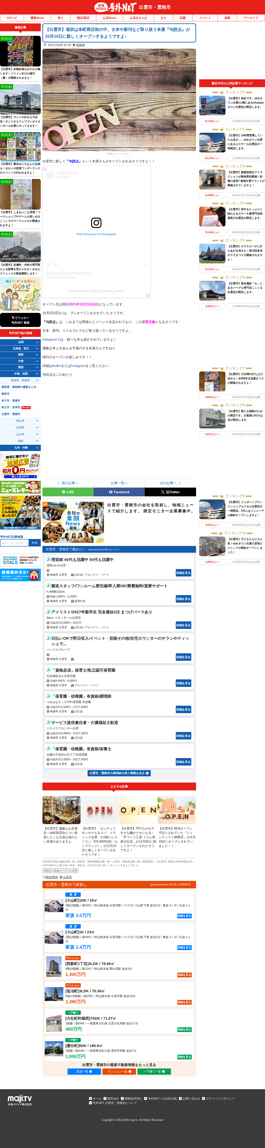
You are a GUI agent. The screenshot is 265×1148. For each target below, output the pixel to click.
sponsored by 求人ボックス (103, 549)
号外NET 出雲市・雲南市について (115, 1103)
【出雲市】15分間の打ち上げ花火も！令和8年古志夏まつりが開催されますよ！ (246, 378)
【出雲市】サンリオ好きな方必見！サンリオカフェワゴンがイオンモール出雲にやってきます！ (20, 121)
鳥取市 (5, 393)
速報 (227, 17)
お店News (109, 17)
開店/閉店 (83, 17)
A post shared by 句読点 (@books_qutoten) (96, 291)
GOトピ (12, 17)
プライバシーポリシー (220, 1098)
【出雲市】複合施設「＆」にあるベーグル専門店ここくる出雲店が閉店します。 (245, 288)
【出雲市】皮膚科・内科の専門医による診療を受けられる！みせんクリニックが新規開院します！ (20, 269)
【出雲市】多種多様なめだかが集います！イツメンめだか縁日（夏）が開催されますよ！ (20, 73)
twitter (56, 366)
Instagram (49, 339)
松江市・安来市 (15, 407)
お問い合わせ (191, 1098)
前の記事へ (70, 483)
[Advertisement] (232, 51)
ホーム (97, 1098)
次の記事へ (168, 483)
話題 (183, 17)
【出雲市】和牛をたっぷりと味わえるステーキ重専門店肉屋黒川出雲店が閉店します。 (245, 213)
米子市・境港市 (10, 400)
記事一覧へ (119, 483)
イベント (205, 17)
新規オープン (61, 870)
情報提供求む (133, 1098)
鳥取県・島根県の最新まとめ (18, 387)
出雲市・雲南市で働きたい (66, 549)
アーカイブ (251, 17)
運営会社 (113, 1098)
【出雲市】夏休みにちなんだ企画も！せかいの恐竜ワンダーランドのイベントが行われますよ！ (20, 168)
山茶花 (67, 877)
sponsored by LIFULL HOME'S (170, 884)
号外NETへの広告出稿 (162, 1098)
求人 (60, 17)
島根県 (80, 45)
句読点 (47, 870)
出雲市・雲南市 (155, 7)
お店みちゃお (138, 17)
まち (163, 17)
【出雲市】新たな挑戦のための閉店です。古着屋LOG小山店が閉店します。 (245, 415)
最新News (37, 17)
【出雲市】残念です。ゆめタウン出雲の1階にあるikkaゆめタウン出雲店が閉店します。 (246, 103)
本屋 (74, 870)
